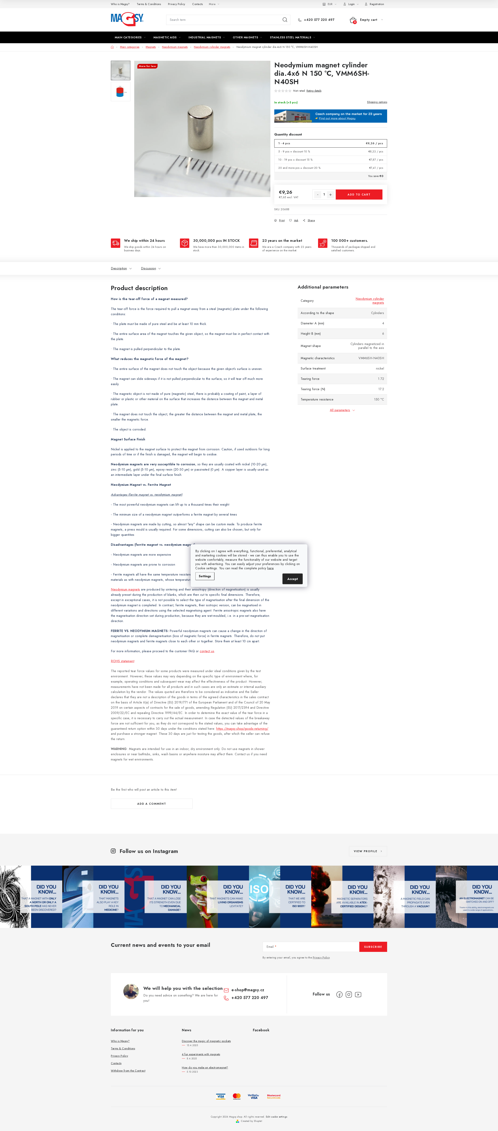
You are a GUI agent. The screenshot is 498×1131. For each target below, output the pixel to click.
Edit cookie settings (276, 1117)
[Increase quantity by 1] (330, 194)
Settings (205, 576)
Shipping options (377, 102)
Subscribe (373, 947)
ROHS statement (122, 661)
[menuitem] (130, 37)
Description (119, 268)
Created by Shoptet (251, 1121)
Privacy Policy (176, 4)
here (270, 568)
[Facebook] (339, 994)
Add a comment (151, 804)
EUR (330, 4)
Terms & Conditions (149, 4)
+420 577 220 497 (318, 20)
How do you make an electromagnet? (205, 1067)
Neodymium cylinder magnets (370, 301)
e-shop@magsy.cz (247, 990)
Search (285, 20)
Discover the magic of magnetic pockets (206, 1041)
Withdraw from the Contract (128, 1071)
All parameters (340, 410)
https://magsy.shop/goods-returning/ (242, 728)
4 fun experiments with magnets (201, 1054)
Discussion (148, 268)
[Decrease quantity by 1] (317, 194)
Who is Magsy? (120, 4)
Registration (377, 4)
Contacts (197, 4)
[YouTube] (358, 994)
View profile (365, 851)
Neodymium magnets (125, 589)
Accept (292, 579)
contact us (207, 651)
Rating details (314, 90)
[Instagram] (349, 994)
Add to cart (359, 194)
